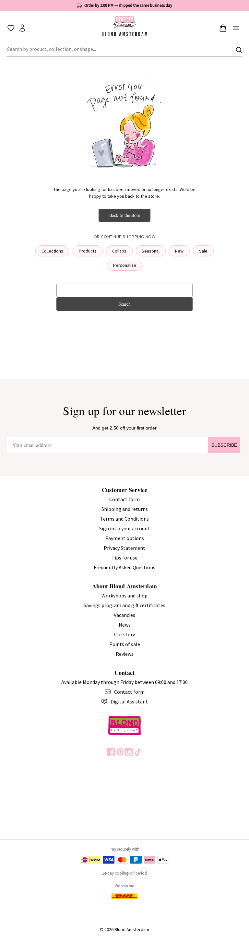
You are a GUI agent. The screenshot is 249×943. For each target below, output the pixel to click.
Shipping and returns (124, 509)
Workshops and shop (124, 595)
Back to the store (124, 215)
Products (88, 251)
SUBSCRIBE (224, 445)
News (125, 624)
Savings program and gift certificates (124, 605)
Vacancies (124, 615)
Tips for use (124, 557)
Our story (124, 634)
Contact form (124, 499)
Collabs (119, 251)
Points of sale (124, 644)
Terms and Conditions (124, 518)
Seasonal (151, 251)
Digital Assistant (129, 701)
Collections (52, 251)
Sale (203, 251)
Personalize (124, 265)
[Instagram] (129, 752)
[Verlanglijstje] (11, 28)
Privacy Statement (124, 548)
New (179, 251)
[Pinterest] (120, 752)
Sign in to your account (124, 528)
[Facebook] (111, 752)
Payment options (124, 538)
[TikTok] (138, 752)
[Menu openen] (236, 28)
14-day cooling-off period (124, 873)
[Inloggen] (22, 28)
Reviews (125, 654)
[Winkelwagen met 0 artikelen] (223, 28)
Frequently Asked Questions (124, 567)
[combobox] (124, 49)
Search (124, 304)
